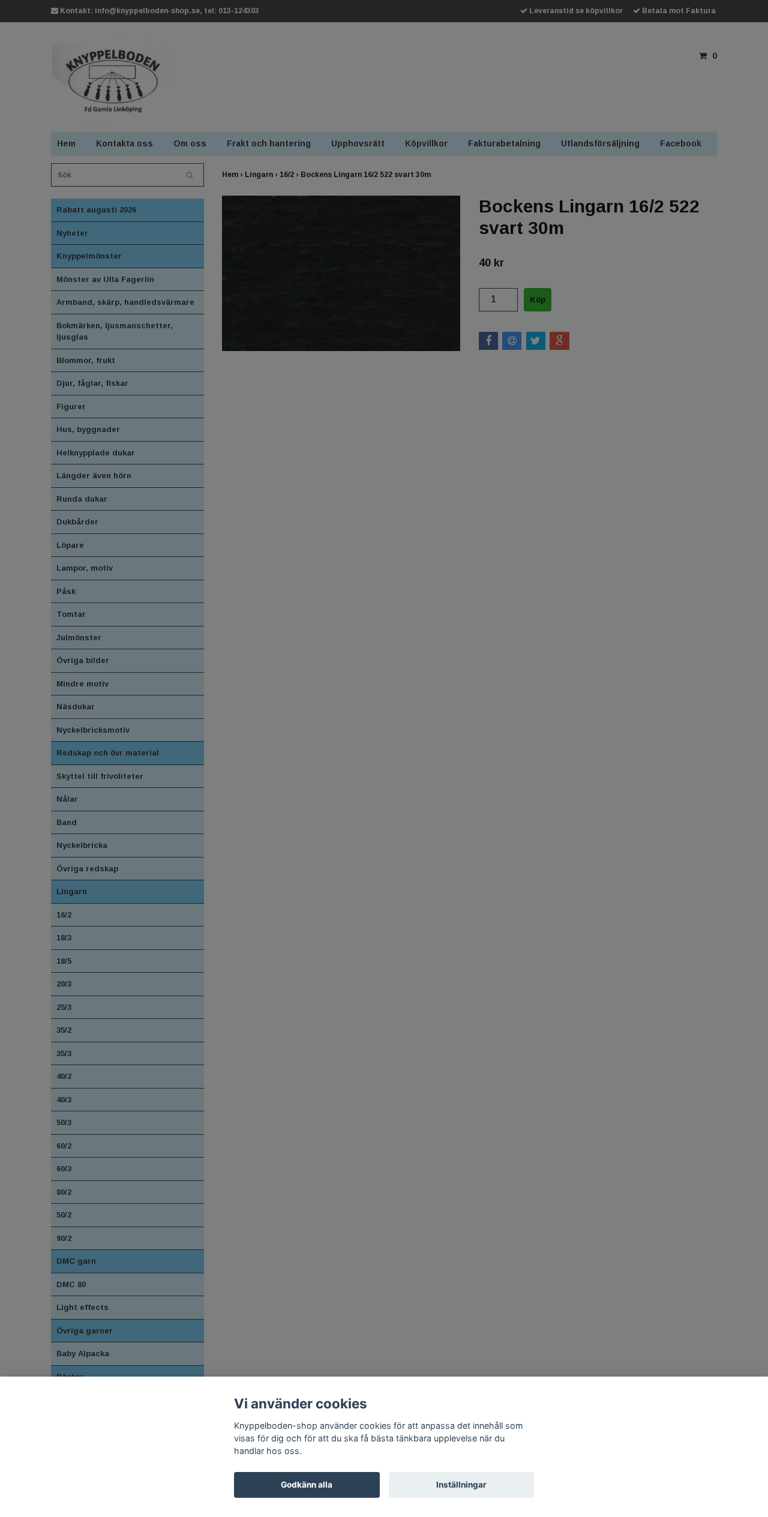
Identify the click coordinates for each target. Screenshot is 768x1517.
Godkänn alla (306, 1484)
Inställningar (461, 1484)
